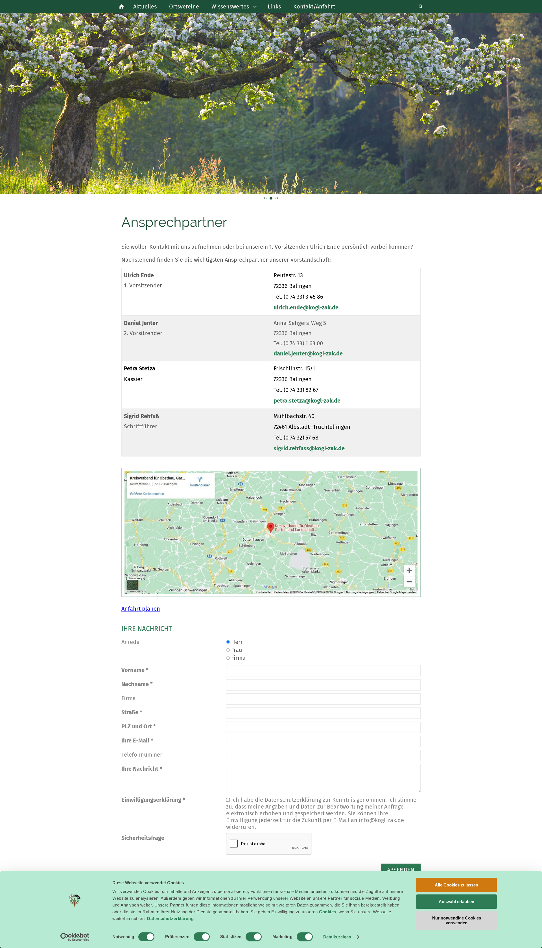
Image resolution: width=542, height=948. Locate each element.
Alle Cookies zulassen (456, 885)
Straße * (131, 712)
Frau (236, 649)
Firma (238, 657)
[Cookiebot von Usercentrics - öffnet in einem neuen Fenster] (75, 937)
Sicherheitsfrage (142, 838)
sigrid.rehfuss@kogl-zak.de (309, 448)
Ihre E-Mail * (137, 740)
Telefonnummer (141, 754)
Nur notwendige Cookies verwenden (456, 920)
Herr (236, 642)
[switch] (202, 936)
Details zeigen (337, 936)
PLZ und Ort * (138, 726)
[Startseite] (121, 6)
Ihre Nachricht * (141, 768)
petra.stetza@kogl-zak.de (307, 400)
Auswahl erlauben (456, 901)
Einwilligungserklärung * (153, 799)
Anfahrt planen (140, 608)
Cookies (327, 911)
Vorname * (134, 670)
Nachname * (137, 684)
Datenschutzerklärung (170, 918)
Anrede (130, 642)
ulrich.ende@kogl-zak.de (306, 307)
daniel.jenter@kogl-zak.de (308, 353)
